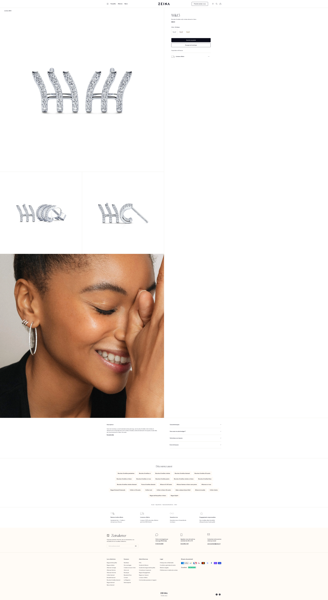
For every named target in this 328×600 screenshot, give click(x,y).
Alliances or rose (206, 484)
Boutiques (126, 572)
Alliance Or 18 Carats (166, 484)
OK (136, 546)
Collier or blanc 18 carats (164, 490)
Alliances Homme (111, 572)
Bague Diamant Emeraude (118, 490)
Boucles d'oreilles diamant (182, 473)
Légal (161, 559)
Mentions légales (164, 567)
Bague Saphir (174, 495)
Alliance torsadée (200, 490)
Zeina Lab (126, 570)
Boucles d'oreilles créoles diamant (127, 484)
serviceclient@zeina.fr (213, 543)
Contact (126, 577)
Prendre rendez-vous (200, 4)
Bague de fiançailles (112, 562)
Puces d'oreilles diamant (148, 484)
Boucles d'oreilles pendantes (126, 473)
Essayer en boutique (191, 45)
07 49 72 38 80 (159, 543)
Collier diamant (111, 575)
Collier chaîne (214, 490)
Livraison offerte (143, 577)
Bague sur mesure (143, 575)
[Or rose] (181, 32)
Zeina (166, 595)
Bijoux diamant (110, 585)
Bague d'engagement (144, 572)
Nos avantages (127, 565)
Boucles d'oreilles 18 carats (202, 473)
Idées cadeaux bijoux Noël (183, 490)
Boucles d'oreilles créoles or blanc (184, 479)
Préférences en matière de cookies (169, 570)
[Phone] (181, 535)
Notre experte (127, 582)
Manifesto (126, 562)
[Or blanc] (174, 32)
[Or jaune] (188, 32)
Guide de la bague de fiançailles (147, 567)
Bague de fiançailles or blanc (158, 495)
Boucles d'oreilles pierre (162, 479)
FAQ (140, 562)
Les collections (111, 559)
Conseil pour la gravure (145, 570)
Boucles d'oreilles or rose (143, 479)
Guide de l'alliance (143, 565)
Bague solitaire (110, 565)
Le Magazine (127, 580)
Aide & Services (143, 559)
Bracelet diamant (111, 577)
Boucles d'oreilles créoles (162, 473)
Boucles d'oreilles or (145, 473)
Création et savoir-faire (129, 567)
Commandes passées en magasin (147, 580)
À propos (126, 559)
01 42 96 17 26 (184, 543)
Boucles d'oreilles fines (204, 479)
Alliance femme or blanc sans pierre (187, 484)
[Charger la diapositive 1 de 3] (207, 56)
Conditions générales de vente (167, 565)
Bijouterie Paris (128, 575)
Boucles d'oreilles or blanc (124, 479)
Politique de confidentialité (166, 562)
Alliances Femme (111, 570)
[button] (108, 4)
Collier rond (148, 490)
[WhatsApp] (156, 535)
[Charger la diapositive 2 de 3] (208, 56)
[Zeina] (164, 4)
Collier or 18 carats (135, 490)
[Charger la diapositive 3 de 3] (209, 56)
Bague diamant (111, 582)
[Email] (208, 535)
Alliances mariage (111, 567)
